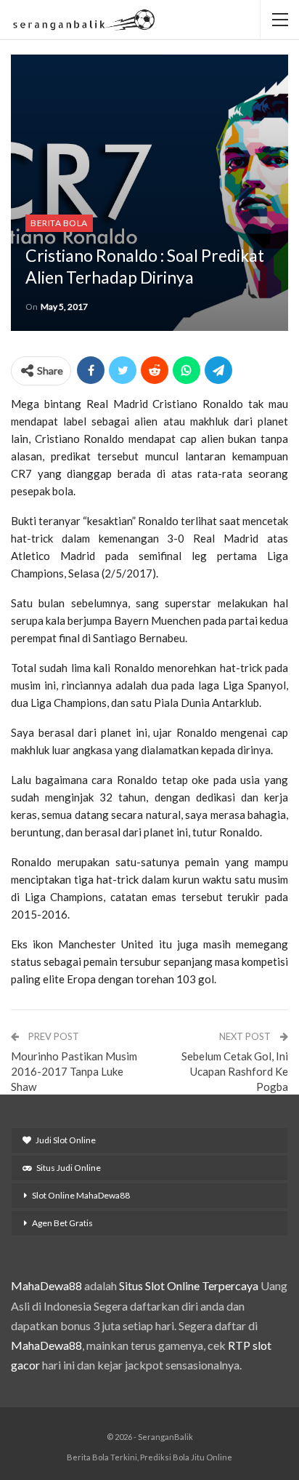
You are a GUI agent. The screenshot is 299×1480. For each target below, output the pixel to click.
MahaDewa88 (46, 1285)
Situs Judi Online (68, 1167)
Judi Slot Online (66, 1140)
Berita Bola (59, 222)
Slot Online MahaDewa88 (81, 1195)
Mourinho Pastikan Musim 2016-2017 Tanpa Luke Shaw (74, 1071)
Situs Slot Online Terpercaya (188, 1285)
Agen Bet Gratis (62, 1222)
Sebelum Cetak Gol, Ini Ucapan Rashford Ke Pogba (234, 1071)
